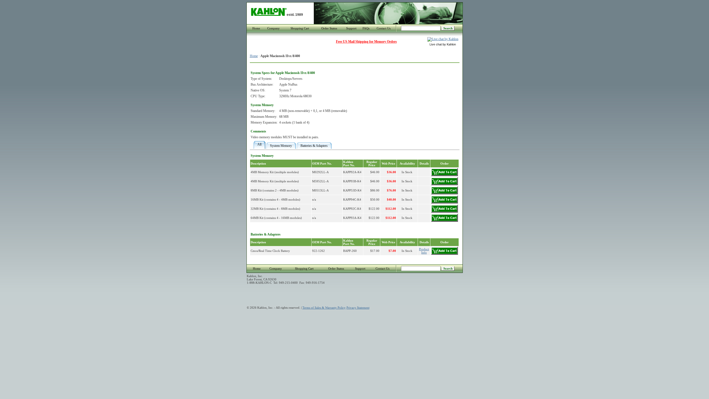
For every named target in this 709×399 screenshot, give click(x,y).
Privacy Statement (357, 307)
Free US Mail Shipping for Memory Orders (366, 42)
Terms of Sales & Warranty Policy (324, 307)
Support (351, 28)
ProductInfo (424, 250)
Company (273, 28)
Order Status (329, 28)
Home (256, 28)
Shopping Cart (300, 28)
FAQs (366, 28)
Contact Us (384, 28)
